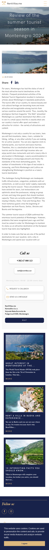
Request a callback (19, 289)
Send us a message (18, 297)
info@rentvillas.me (24, 271)
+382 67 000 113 (24, 260)
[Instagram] (11, 511)
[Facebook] (11, 83)
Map (24, 320)
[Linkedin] (16, 83)
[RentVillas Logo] (12, 3)
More (9, 379)
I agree (24, 543)
